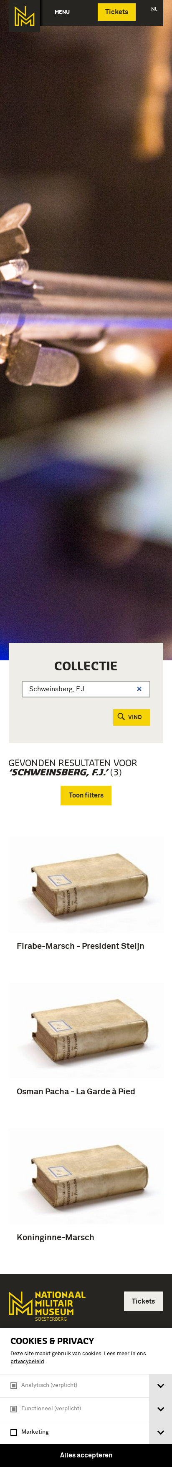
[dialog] (86, 1397)
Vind (135, 717)
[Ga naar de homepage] (24, 16)
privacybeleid (27, 1361)
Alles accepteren (86, 1455)
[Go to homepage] (46, 1309)
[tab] (160, 1385)
